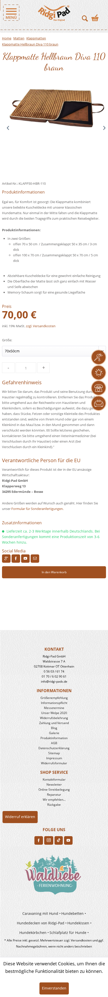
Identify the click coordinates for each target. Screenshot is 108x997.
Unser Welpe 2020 (54, 713)
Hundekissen (78, 923)
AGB (54, 743)
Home (6, 38)
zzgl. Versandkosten (41, 326)
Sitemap (54, 753)
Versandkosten (81, 940)
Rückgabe (54, 804)
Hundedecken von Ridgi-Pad (40, 923)
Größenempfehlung (54, 698)
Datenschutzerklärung (54, 748)
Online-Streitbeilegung (54, 789)
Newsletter (54, 784)
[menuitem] (9, 12)
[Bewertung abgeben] (98, 372)
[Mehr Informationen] (98, 403)
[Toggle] (25, 12)
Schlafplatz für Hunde (67, 932)
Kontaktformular (54, 779)
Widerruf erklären (20, 816)
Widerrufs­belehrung (54, 718)
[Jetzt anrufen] (98, 388)
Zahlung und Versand (54, 723)
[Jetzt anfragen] (98, 357)
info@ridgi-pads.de (54, 681)
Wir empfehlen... (54, 799)
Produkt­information (54, 738)
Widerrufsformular (54, 763)
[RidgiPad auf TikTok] (59, 840)
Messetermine (54, 708)
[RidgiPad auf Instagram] (48, 840)
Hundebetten (72, 913)
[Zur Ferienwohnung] (54, 877)
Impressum (54, 758)
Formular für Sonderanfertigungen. (37, 508)
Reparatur (54, 794)
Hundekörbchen (32, 932)
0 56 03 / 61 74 (54, 671)
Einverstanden (54, 988)
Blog (54, 728)
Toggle (11, 13)
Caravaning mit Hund (40, 913)
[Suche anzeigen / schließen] (84, 16)
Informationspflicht (54, 703)
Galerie (54, 733)
